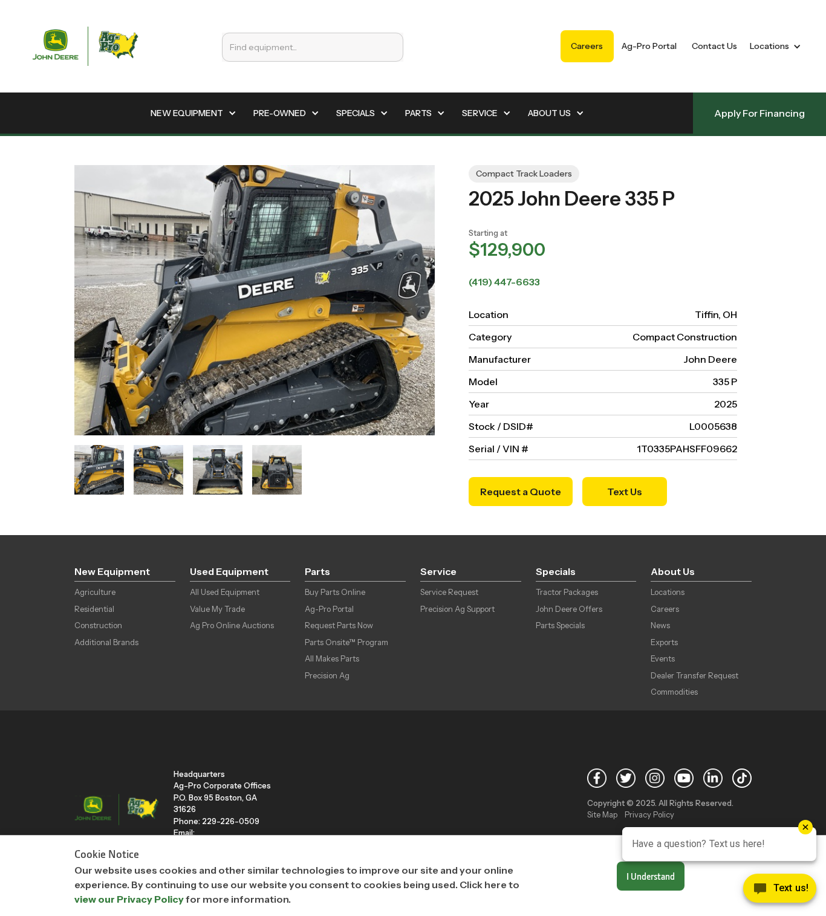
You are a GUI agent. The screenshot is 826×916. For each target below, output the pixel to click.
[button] (773, 46)
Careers (587, 46)
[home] (85, 46)
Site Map (602, 814)
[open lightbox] (99, 470)
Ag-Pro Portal (649, 46)
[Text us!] (779, 891)
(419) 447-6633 (504, 282)
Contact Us (714, 46)
